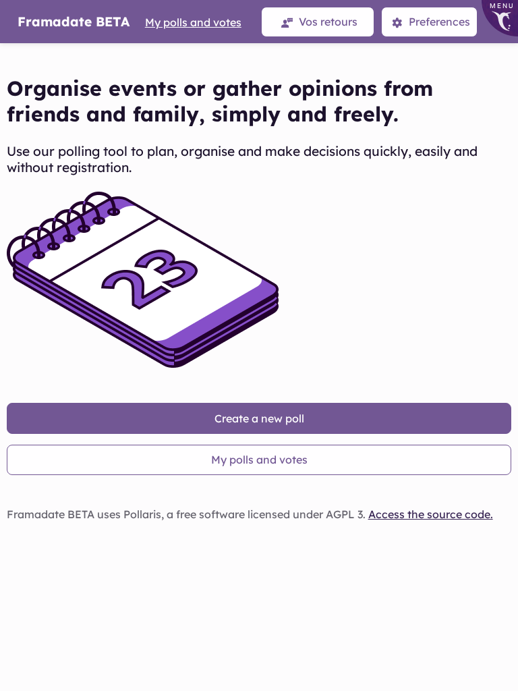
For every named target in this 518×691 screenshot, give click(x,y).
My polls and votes (193, 22)
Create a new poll (259, 418)
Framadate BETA (74, 21)
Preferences (438, 21)
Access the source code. (430, 514)
